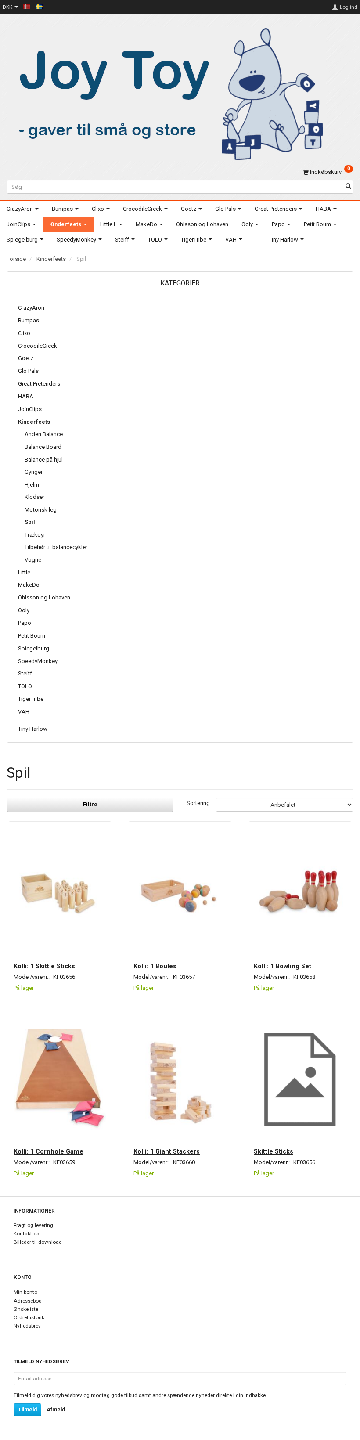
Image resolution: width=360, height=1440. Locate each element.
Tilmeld (27, 1410)
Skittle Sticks (273, 1151)
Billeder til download (38, 1242)
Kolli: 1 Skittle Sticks (44, 966)
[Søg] (348, 187)
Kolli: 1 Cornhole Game (48, 1151)
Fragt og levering (33, 1225)
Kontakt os (26, 1234)
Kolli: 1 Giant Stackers (166, 1151)
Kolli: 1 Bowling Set (282, 966)
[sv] (39, 6)
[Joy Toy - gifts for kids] (166, 92)
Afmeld (56, 1410)
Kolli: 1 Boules (154, 966)
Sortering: (199, 803)
